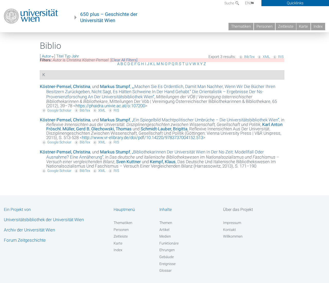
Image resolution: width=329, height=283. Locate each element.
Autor (46, 56)
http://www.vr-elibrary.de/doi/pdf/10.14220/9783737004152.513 (142, 137)
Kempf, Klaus (163, 161)
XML (266, 57)
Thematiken (241, 26)
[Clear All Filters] (124, 60)
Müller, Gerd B (75, 128)
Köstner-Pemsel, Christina (65, 86)
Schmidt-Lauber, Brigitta (164, 128)
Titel (59, 56)
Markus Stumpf (115, 86)
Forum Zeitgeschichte (25, 240)
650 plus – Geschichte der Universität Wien (108, 17)
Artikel (164, 230)
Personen (264, 26)
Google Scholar (59, 110)
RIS (281, 57)
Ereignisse (167, 264)
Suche (229, 3)
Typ (67, 56)
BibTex (249, 57)
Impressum (232, 223)
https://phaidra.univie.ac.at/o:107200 (110, 105)
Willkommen (233, 236)
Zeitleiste (286, 26)
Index (318, 26)
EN (247, 3)
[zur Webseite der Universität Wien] (31, 16)
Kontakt (229, 230)
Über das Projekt (238, 209)
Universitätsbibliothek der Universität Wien (44, 219)
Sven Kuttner (128, 161)
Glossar (165, 270)
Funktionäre (169, 243)
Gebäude (166, 257)
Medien (165, 236)
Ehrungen (167, 250)
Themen (165, 223)
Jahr (75, 56)
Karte (303, 26)
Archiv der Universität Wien (29, 229)
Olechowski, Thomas (111, 128)
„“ (160, 91)
